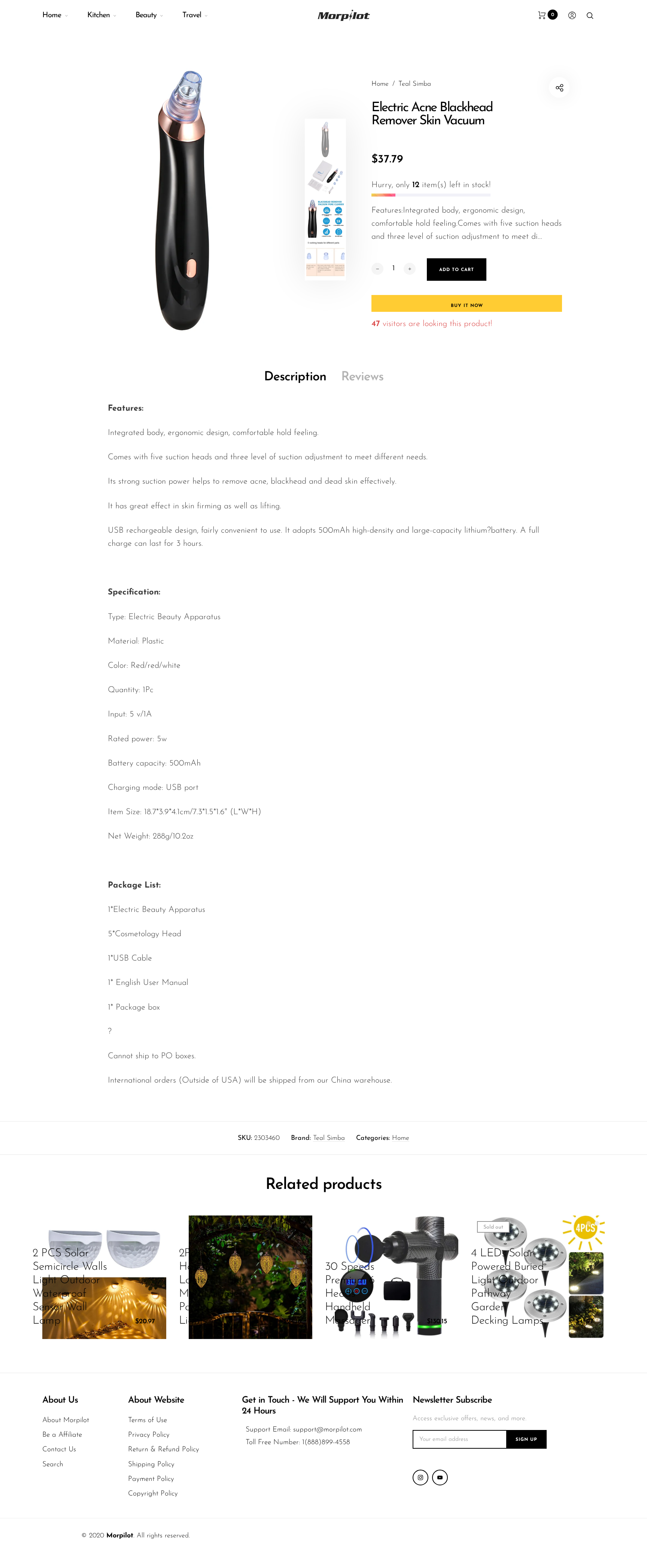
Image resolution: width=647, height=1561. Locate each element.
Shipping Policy (151, 1464)
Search (52, 1464)
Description (295, 377)
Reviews (362, 377)
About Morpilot (65, 1420)
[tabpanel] (183, 198)
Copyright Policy (153, 1493)
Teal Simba (329, 1138)
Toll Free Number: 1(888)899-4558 (298, 1442)
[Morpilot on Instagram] (420, 1477)
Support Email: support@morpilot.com (304, 1429)
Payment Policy (151, 1479)
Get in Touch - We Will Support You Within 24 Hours (322, 1406)
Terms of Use (147, 1420)
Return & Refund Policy (163, 1449)
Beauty (146, 15)
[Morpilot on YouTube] (440, 1477)
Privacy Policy (149, 1435)
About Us (60, 1400)
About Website (156, 1400)
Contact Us (59, 1449)
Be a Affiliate (62, 1435)
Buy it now (467, 306)
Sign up (526, 1439)
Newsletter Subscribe (452, 1400)
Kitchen (98, 15)
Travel (191, 15)
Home (51, 15)
